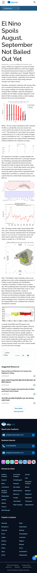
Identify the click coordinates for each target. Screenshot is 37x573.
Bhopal (21, 544)
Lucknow (22, 537)
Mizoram (16, 494)
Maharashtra (17, 490)
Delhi (21, 523)
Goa (26, 478)
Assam (27, 474)
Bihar (3, 483)
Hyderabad (23, 527)
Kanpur (3, 541)
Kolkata (21, 530)
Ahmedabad (23, 534)
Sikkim (3, 503)
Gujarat (4, 480)
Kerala (27, 487)
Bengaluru (4, 527)
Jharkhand (5, 487)
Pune (3, 534)
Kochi (3, 555)
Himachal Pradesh (28, 482)
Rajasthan (28, 497)
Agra (3, 551)
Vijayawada (23, 555)
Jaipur (3, 537)
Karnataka (16, 487)
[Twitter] (34, 462)
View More (19, 408)
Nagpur (21, 541)
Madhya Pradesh (4, 491)
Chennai (4, 530)
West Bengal (5, 510)
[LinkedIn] (21, 462)
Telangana (28, 501)
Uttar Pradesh (17, 505)
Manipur (28, 490)
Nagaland (28, 494)
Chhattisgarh (17, 480)
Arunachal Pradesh (16, 475)
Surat (21, 548)
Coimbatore (23, 551)
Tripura (3, 507)
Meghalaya (5, 496)
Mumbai (4, 523)
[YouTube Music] (16, 462)
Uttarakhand (29, 505)
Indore (3, 544)
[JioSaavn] (12, 462)
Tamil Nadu (17, 501)
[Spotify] (8, 462)
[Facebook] (25, 462)
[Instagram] (29, 462)
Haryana (16, 483)
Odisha (3, 499)
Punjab (15, 497)
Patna (3, 548)
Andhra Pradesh (4, 475)
